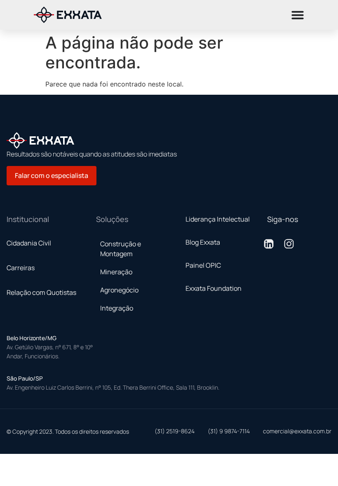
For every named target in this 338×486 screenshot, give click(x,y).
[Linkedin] (268, 243)
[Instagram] (289, 243)
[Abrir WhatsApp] (317, 20)
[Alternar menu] (297, 14)
